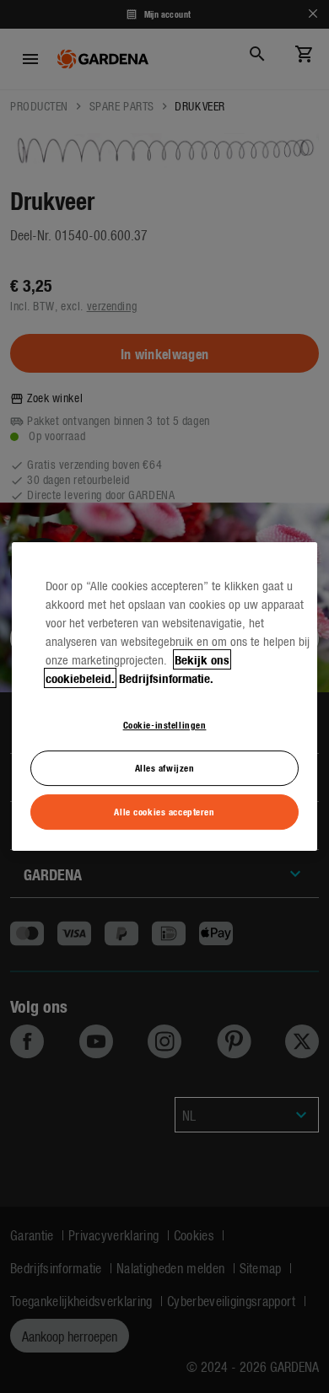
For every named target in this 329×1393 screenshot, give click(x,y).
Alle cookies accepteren (164, 811)
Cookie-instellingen (165, 724)
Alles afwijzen (165, 767)
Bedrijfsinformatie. (166, 678)
